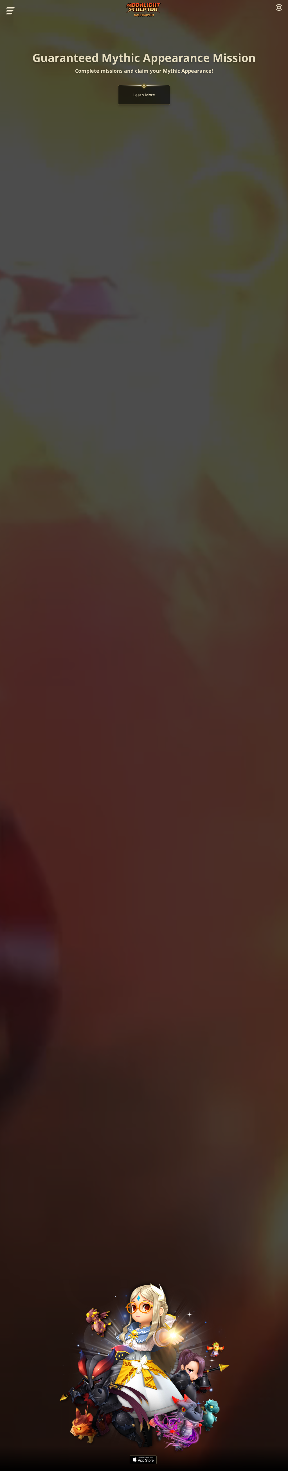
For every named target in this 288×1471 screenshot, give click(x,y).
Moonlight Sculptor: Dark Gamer (144, 10)
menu (10, 11)
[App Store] (143, 1460)
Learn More (144, 94)
